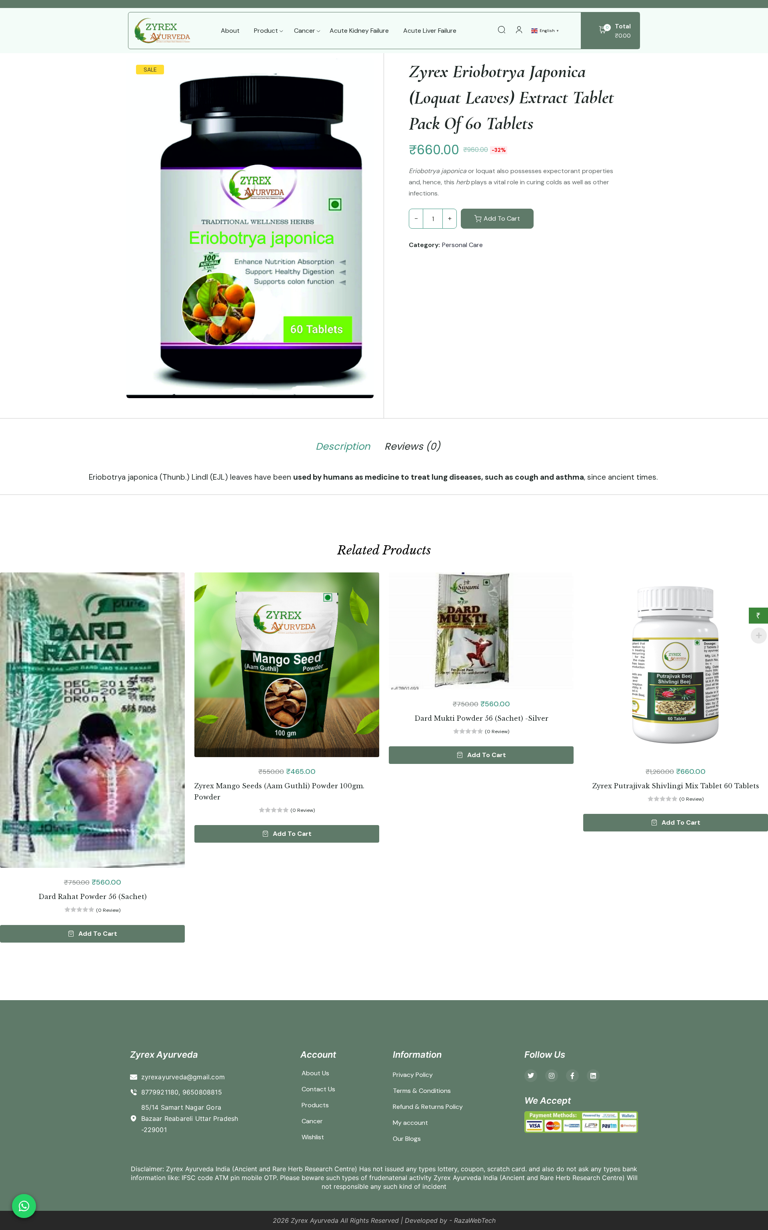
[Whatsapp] (24, 1206)
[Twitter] (530, 1075)
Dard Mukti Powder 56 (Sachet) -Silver (481, 718)
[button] (92, 934)
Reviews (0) (412, 446)
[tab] (343, 448)
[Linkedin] (593, 1075)
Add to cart (502, 218)
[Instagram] (551, 1075)
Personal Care (462, 245)
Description (343, 446)
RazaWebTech (475, 1220)
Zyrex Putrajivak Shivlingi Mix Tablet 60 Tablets (675, 786)
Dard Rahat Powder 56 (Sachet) (92, 897)
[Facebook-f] (572, 1075)
